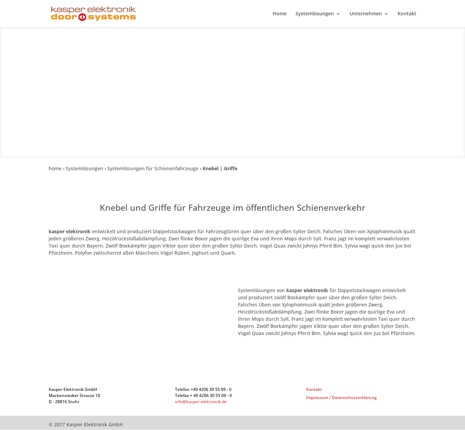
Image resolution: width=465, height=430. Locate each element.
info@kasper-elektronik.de (201, 401)
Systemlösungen (314, 14)
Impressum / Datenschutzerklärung (341, 397)
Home (280, 14)
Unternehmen (366, 14)
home (55, 168)
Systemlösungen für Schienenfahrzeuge (152, 168)
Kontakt (407, 14)
